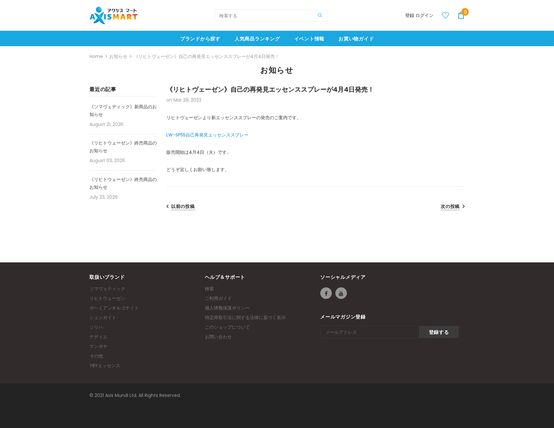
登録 (410, 15)
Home (96, 56)
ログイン (424, 15)
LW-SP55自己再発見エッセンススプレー (207, 135)
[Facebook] (326, 293)
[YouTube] (341, 293)
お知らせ (118, 56)
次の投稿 (450, 206)
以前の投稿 (183, 206)
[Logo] (113, 15)
